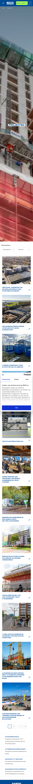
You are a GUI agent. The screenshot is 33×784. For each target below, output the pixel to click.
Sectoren (21, 249)
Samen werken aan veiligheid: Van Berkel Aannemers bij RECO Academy (11, 479)
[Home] (3, 8)
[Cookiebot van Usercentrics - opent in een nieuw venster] (23, 375)
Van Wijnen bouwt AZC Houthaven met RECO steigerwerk (11, 597)
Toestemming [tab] (6, 379)
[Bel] (30, 3)
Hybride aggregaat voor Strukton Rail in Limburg (12, 366)
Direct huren (21, 3)
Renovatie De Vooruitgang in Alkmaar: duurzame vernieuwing (13, 558)
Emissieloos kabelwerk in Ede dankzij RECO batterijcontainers (12, 519)
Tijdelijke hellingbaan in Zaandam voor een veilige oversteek (13, 636)
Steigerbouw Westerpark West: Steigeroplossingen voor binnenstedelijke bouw (13, 676)
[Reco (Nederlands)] (10, 3)
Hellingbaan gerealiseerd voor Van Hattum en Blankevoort (13, 328)
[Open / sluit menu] (3, 3)
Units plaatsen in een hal (12, 441)
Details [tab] (16, 379)
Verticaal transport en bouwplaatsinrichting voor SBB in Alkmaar (12, 289)
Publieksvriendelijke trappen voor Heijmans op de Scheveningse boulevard (13, 716)
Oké (16, 407)
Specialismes (7, 249)
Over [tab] (27, 379)
